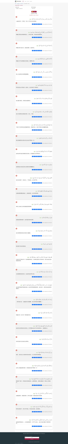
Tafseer (25, 1)
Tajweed (31, 1)
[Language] (23, 1)
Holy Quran (24, 433)
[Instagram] (18, 443)
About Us (43, 433)
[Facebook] (15, 443)
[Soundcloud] (22, 443)
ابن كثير (34, 24)
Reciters (28, 1)
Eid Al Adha (33, 433)
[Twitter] (16, 443)
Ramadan (37, 433)
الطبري (32, 24)
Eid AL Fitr (40, 433)
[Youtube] (19, 443)
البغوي (36, 24)
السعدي (39, 24)
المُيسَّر (41, 24)
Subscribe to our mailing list (28, 436)
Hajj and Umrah (29, 433)
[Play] (16, 17)
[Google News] (21, 443)
